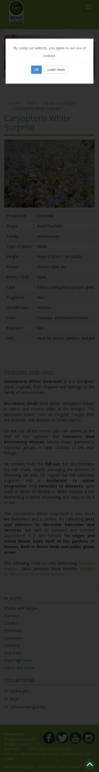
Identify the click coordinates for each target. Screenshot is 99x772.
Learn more (56, 70)
